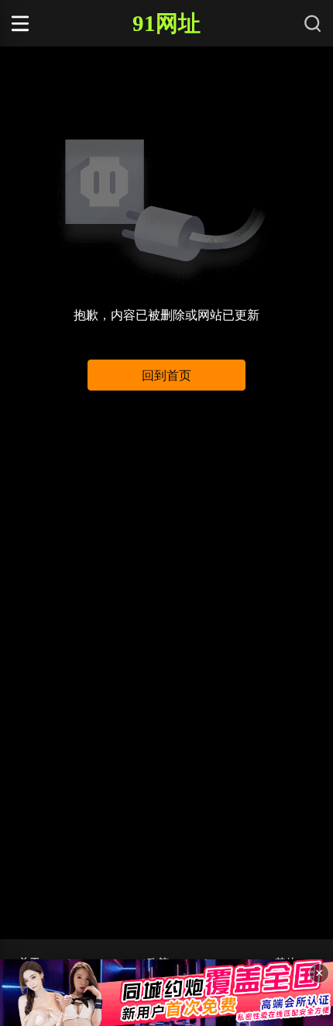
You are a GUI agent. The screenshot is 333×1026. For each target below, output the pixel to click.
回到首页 (166, 375)
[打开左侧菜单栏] (48, 23)
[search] (313, 23)
